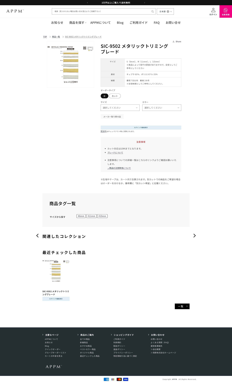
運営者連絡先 (156, 346)
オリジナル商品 (87, 352)
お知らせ (49, 342)
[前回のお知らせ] (87, 2)
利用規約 (117, 342)
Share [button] (178, 41)
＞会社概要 (155, 349)
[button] (76, 22)
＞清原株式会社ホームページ (163, 352)
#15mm (102, 216)
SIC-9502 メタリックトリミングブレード (83, 36)
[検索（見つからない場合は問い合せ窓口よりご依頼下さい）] (153, 11)
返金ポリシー (119, 349)
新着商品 (84, 342)
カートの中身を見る (53, 356)
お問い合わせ (156, 339)
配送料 (104, 131)
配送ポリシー (119, 346)
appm (174, 379)
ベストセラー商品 (88, 349)
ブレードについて (115, 152)
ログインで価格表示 (141, 127)
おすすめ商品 (86, 346)
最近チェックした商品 (90, 356)
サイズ (104, 102)
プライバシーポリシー (123, 352)
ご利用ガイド (119, 339)
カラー (145, 102)
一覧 (181, 306)
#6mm (81, 216)
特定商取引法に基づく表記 (125, 356)
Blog (47, 346)
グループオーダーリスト (55, 352)
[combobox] (104, 11)
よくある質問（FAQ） (160, 342)
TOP (45, 36)
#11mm (91, 216)
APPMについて (51, 339)
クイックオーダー (53, 349)
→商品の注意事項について (119, 168)
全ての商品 (85, 339)
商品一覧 (56, 36)
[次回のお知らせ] (145, 2)
